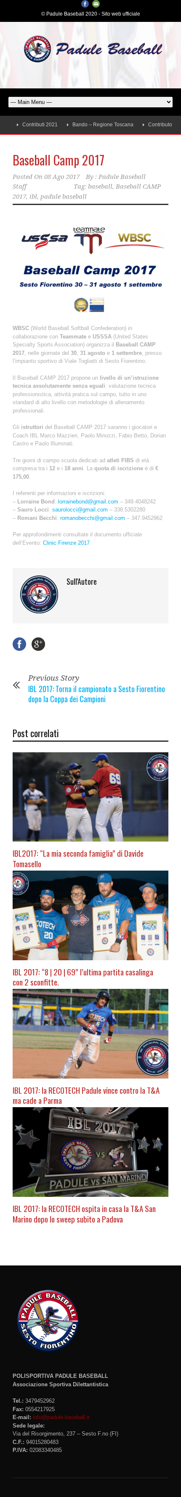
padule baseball (63, 196)
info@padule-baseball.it (61, 1417)
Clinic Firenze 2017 (66, 543)
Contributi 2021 (24, 125)
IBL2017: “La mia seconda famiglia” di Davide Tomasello (78, 858)
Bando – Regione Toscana (87, 125)
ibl (33, 196)
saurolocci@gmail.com (80, 509)
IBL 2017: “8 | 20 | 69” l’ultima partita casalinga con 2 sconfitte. (83, 977)
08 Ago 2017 (62, 177)
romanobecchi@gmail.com (92, 518)
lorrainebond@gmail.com (88, 501)
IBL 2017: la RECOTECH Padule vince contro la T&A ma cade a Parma (86, 1095)
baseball (100, 186)
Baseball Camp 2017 (58, 159)
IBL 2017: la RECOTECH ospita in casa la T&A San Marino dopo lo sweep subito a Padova (84, 1213)
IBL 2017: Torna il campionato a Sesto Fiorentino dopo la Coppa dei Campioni (96, 693)
